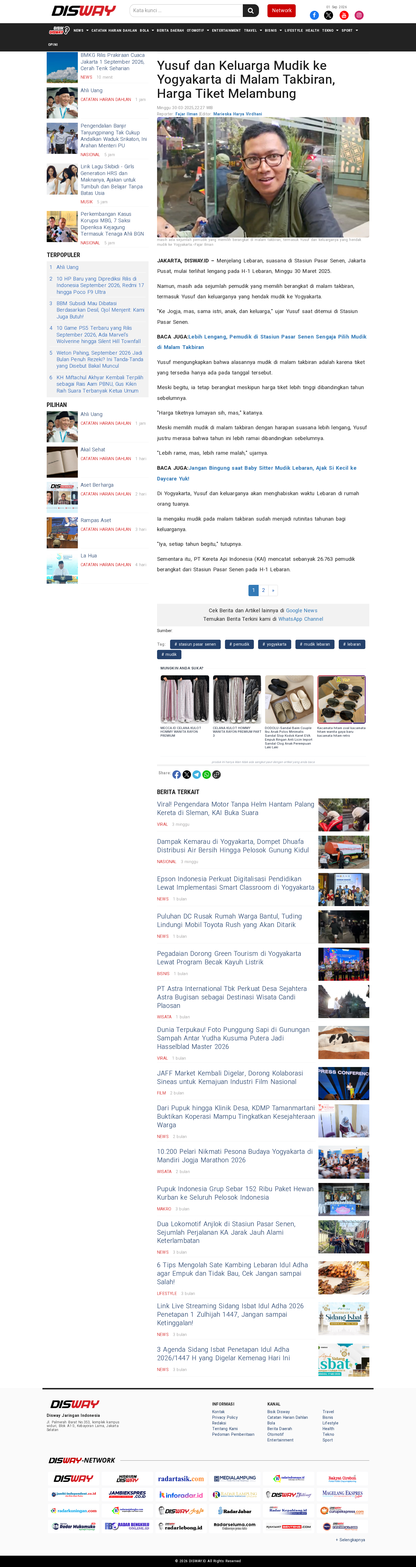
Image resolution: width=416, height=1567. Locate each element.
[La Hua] (62, 568)
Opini (53, 44)
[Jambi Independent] (74, 1495)
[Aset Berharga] (62, 497)
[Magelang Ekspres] (342, 1495)
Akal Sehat (93, 450)
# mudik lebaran (315, 644)
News (78, 30)
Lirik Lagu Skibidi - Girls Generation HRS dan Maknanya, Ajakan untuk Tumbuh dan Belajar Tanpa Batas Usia (112, 180)
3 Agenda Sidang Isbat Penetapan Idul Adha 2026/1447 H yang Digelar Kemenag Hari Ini (223, 1354)
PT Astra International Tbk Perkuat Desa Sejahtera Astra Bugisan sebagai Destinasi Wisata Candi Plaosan (232, 997)
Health (312, 30)
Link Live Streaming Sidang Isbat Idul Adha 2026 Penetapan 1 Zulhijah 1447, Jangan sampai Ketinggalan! (230, 1314)
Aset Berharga (97, 485)
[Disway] (74, 1478)
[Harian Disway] (127, 1478)
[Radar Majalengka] (127, 1510)
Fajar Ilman (187, 114)
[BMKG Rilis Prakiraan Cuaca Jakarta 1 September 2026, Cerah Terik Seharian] (62, 67)
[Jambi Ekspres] (127, 1495)
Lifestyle (294, 30)
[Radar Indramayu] (289, 1478)
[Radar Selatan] (342, 1526)
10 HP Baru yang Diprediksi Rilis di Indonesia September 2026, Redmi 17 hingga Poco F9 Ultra (97, 286)
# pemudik (239, 644)
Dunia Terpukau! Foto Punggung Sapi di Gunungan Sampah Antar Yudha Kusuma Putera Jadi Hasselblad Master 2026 (233, 1038)
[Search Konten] (250, 10)
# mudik (169, 655)
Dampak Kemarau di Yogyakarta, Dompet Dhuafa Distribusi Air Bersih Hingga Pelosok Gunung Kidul (233, 846)
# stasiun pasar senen (195, 644)
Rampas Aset (96, 520)
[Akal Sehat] (62, 462)
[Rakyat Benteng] (289, 1526)
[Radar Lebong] (181, 1526)
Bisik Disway (278, 1412)
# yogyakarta (275, 644)
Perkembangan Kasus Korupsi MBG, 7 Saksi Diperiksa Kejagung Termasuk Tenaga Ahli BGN (112, 224)
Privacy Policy (225, 1418)
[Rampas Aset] (62, 532)
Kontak (218, 1412)
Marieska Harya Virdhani (237, 114)
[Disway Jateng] (289, 1495)
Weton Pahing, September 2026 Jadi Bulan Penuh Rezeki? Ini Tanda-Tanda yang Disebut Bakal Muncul (96, 360)
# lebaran (352, 644)
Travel (250, 30)
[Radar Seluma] (235, 1526)
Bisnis (271, 30)
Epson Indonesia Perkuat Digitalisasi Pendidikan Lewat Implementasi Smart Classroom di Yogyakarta (235, 883)
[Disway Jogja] (181, 1510)
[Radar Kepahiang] (289, 1510)
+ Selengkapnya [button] (350, 1540)
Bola (144, 30)
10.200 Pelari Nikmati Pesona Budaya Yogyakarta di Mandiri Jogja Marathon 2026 (235, 1156)
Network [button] (282, 10)
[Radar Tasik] (181, 1478)
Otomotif (195, 30)
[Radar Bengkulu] (127, 1526)
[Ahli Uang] (62, 102)
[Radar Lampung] (235, 1495)
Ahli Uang (91, 90)
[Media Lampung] (235, 1478)
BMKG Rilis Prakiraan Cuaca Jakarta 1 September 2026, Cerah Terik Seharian (113, 61)
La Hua (89, 556)
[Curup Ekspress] (342, 1510)
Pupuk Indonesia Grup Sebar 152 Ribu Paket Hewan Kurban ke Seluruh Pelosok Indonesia (235, 1193)
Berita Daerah (170, 30)
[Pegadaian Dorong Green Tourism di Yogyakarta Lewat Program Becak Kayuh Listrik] (343, 964)
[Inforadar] (181, 1495)
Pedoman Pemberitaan (233, 1434)
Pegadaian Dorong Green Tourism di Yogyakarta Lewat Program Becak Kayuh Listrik (229, 958)
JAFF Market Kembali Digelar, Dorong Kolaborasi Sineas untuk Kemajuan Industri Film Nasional (230, 1078)
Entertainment (226, 30)
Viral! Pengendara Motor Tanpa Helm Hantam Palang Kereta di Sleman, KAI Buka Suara (235, 809)
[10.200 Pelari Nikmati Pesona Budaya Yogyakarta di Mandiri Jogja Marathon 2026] (343, 1162)
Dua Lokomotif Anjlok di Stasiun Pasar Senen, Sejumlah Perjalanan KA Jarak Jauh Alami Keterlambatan (226, 1232)
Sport (347, 30)
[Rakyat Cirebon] (342, 1478)
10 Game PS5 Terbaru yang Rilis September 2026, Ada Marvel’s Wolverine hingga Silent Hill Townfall (95, 335)
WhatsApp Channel (300, 619)
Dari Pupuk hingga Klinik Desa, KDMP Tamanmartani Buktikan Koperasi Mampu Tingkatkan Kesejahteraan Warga (236, 1116)
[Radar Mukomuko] (74, 1526)
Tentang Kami (225, 1429)
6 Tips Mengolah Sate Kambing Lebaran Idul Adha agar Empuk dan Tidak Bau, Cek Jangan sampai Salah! (232, 1273)
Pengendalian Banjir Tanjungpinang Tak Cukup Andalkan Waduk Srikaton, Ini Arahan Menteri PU (114, 136)
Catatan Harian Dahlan (114, 30)
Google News (302, 611)
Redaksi (219, 1423)
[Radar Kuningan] (74, 1510)
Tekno (327, 30)
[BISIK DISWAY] (59, 30)
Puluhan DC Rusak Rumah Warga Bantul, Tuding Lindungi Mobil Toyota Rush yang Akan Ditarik (229, 921)
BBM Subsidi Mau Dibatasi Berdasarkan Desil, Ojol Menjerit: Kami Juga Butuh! (97, 310)
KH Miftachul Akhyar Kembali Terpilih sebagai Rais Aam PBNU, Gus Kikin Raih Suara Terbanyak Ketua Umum (96, 384)
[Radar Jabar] (235, 1510)
